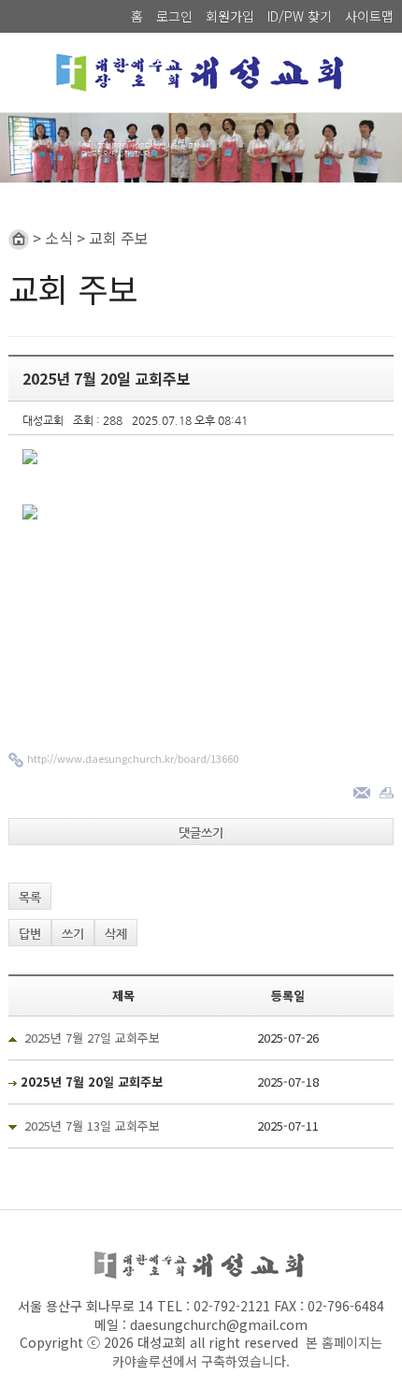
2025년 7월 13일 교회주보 (92, 1125)
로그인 (174, 16)
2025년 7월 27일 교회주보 (92, 1037)
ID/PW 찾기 (299, 16)
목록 (30, 897)
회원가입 (230, 16)
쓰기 (73, 934)
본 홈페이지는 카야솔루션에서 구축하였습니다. (247, 1351)
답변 (30, 934)
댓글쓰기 (201, 833)
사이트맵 (369, 16)
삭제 (116, 934)
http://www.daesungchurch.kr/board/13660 (132, 758)
